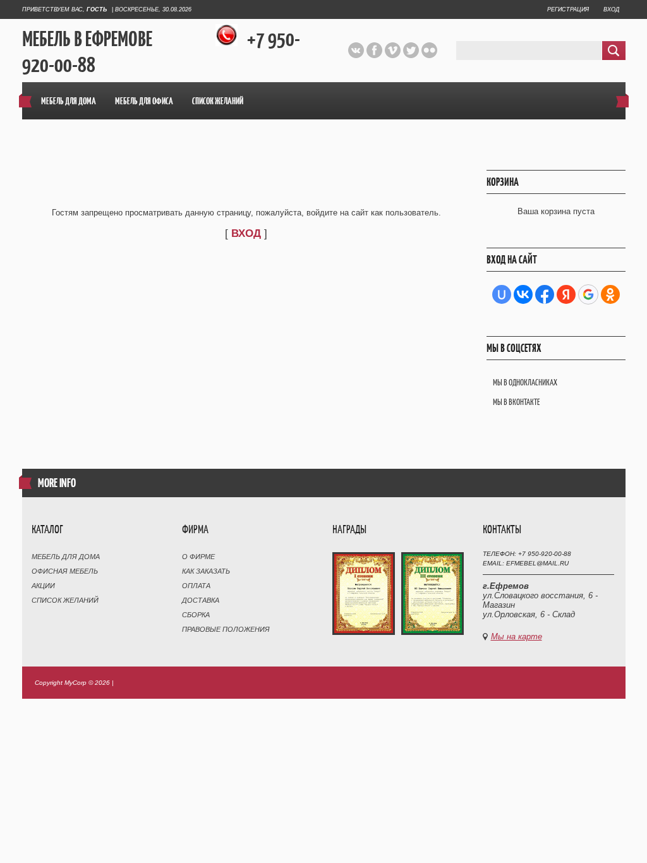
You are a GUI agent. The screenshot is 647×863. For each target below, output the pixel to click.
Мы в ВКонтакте (516, 402)
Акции (43, 585)
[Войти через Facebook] (544, 294)
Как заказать (206, 571)
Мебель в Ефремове (87, 39)
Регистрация (568, 9)
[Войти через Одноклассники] (610, 294)
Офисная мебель (65, 571)
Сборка (196, 615)
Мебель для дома (66, 556)
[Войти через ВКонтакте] (523, 294)
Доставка (200, 600)
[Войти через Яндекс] (566, 294)
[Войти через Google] (588, 294)
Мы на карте (516, 636)
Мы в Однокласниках (525, 382)
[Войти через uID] (501, 294)
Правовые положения (226, 629)
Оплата (196, 585)
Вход (611, 9)
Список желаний (65, 600)
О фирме (198, 556)
